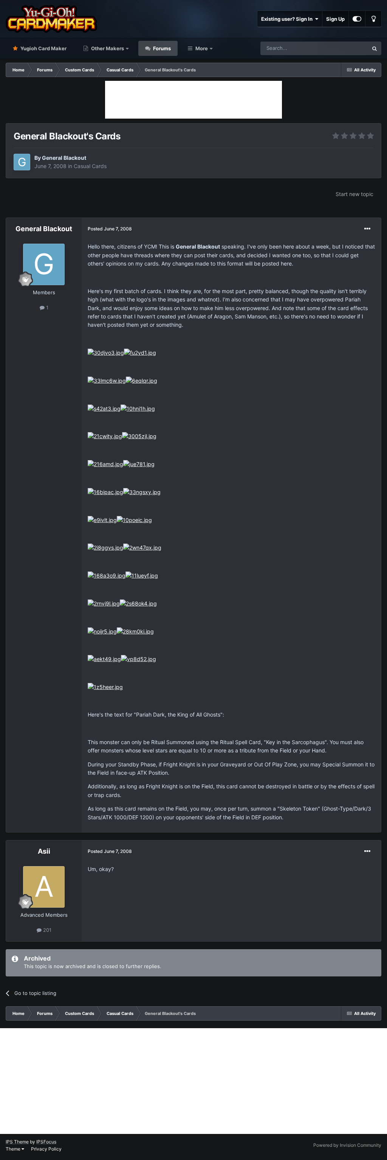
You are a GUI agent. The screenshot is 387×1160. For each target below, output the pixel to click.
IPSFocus (46, 1142)
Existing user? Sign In (288, 19)
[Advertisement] (193, 100)
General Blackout (64, 157)
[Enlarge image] (106, 352)
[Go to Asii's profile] (44, 887)
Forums (161, 48)
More (201, 48)
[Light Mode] (373, 19)
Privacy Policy (46, 1149)
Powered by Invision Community (347, 1145)
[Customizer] (357, 19)
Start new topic (354, 194)
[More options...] (367, 228)
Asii (44, 851)
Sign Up (335, 19)
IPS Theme (17, 1142)
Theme (14, 1149)
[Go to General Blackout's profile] (22, 162)
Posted (110, 229)
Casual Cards (90, 166)
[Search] (374, 48)
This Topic (347, 48)
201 (46, 930)
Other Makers (107, 48)
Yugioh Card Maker (43, 48)
